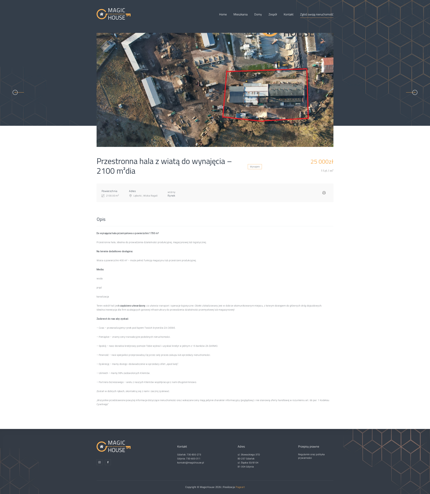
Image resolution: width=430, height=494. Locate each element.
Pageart (240, 487)
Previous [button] (18, 92)
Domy (258, 14)
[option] (215, 90)
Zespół (273, 14)
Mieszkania (240, 14)
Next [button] (411, 92)
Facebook (108, 462)
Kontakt (288, 14)
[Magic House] (114, 13)
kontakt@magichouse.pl (190, 462)
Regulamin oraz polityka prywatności (311, 456)
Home (223, 14)
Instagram (99, 462)
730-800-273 (194, 454)
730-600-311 (193, 458)
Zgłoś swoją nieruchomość (316, 14)
